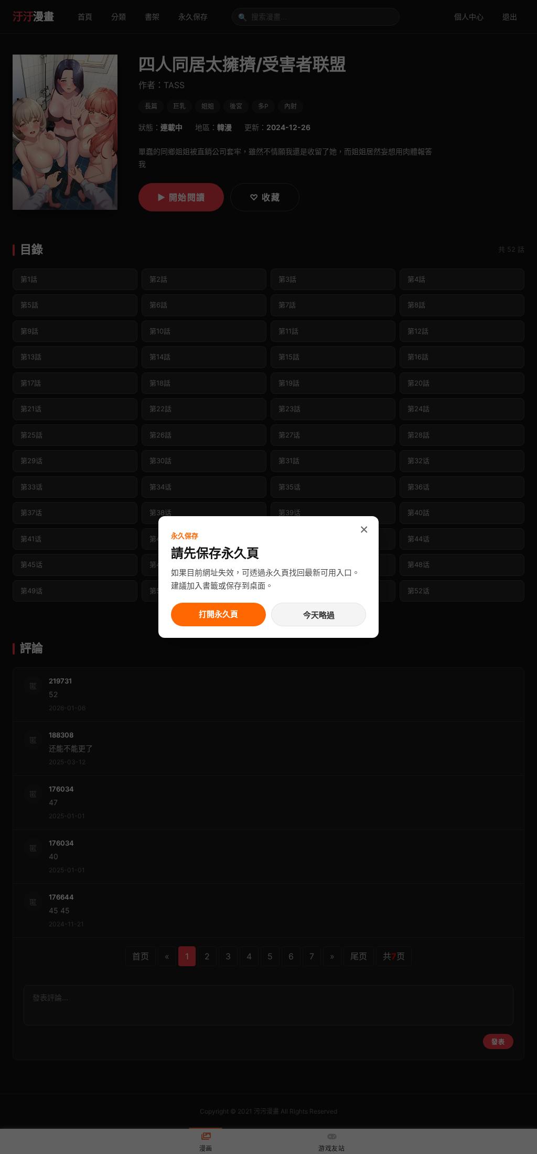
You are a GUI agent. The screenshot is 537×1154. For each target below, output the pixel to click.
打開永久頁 (218, 614)
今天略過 (319, 615)
